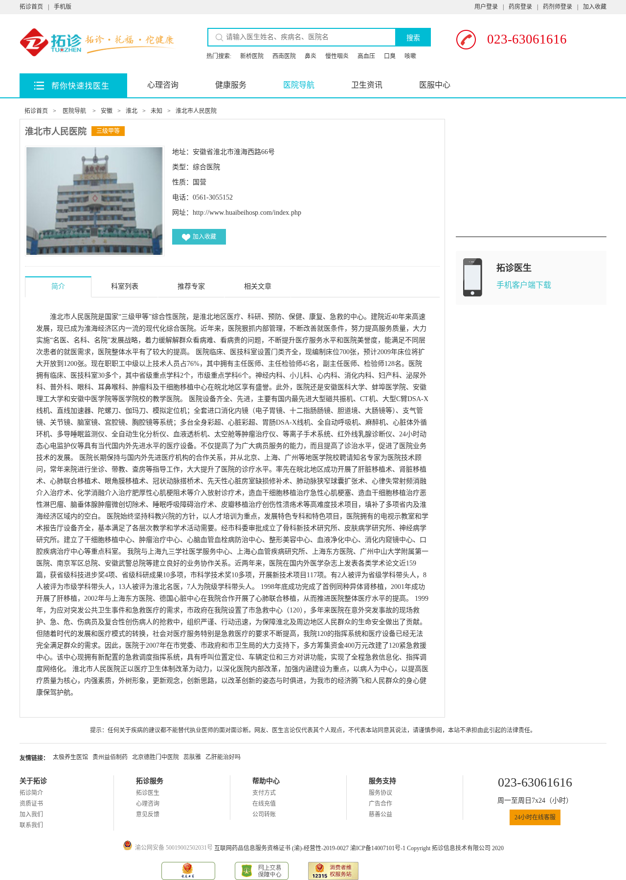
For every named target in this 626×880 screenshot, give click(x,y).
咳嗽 (410, 56)
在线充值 (264, 803)
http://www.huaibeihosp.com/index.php (247, 212)
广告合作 (380, 803)
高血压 (366, 56)
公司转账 (264, 814)
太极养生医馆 (70, 757)
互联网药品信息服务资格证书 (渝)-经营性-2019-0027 (282, 848)
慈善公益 (380, 814)
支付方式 (264, 793)
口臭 (390, 56)
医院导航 (298, 85)
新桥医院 (252, 56)
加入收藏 (594, 6)
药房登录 (520, 6)
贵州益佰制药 (110, 757)
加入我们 (31, 814)
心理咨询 (163, 85)
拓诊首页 (31, 6)
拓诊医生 (147, 793)
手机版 (62, 6)
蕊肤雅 (192, 757)
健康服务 (230, 85)
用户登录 (486, 6)
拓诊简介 (31, 793)
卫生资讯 (366, 85)
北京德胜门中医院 (155, 757)
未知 (156, 111)
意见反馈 (147, 814)
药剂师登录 (557, 6)
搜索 (413, 38)
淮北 (131, 111)
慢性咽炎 (337, 56)
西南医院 (284, 56)
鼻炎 (310, 56)
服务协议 (380, 793)
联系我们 (31, 825)
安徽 (106, 111)
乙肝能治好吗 (223, 757)
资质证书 (31, 803)
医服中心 (434, 85)
